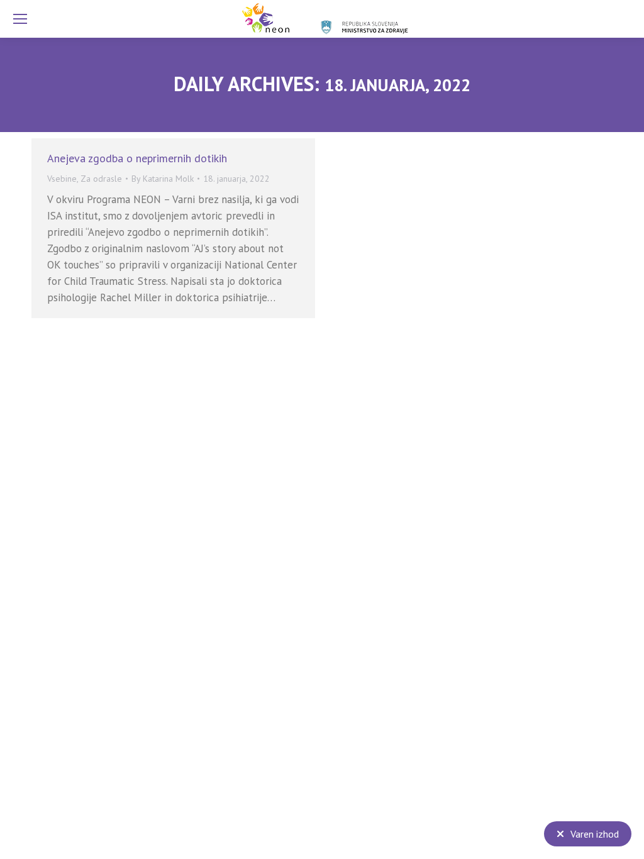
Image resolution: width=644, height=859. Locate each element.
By (162, 178)
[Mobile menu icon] (20, 18)
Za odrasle (101, 178)
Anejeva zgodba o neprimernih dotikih (137, 158)
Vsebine (62, 178)
